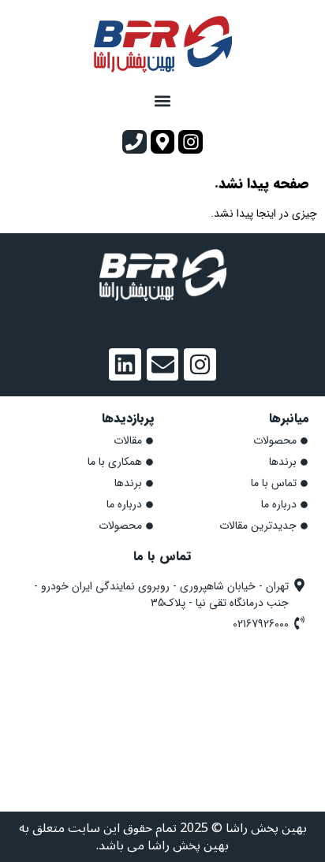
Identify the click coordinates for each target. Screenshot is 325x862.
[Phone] (134, 142)
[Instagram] (190, 142)
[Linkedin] (125, 364)
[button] (163, 101)
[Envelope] (163, 364)
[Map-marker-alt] (163, 142)
